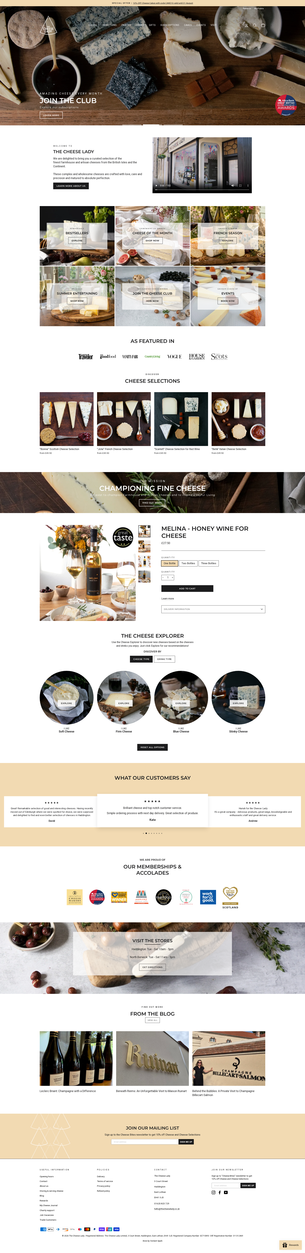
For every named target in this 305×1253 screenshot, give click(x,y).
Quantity (168, 557)
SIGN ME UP (186, 1141)
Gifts (152, 25)
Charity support (47, 1210)
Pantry (126, 25)
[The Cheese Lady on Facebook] (220, 1192)
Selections (109, 25)
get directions (152, 967)
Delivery (101, 1176)
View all (153, 1020)
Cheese (93, 25)
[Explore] (77, 236)
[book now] (227, 296)
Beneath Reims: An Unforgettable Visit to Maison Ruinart (151, 1091)
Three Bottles (208, 563)
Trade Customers (48, 1220)
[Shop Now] (77, 296)
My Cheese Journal (49, 1205)
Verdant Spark (156, 1241)
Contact (43, 1181)
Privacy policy (103, 1186)
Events (201, 25)
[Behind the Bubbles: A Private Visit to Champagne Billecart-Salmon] (228, 1058)
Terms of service (105, 1181)
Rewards (247, 8)
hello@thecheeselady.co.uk (167, 1209)
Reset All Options (152, 747)
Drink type (164, 659)
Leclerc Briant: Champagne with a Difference (68, 1091)
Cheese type (141, 659)
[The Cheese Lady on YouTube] (226, 1192)
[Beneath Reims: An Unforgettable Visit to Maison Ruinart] (152, 1058)
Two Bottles (188, 563)
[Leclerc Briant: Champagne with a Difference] (76, 1058)
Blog (42, 1195)
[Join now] (152, 296)
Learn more (167, 598)
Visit (214, 25)
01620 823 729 (161, 1203)
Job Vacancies (47, 1215)
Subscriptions (169, 25)
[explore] (227, 236)
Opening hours (47, 1176)
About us (44, 1186)
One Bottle (170, 563)
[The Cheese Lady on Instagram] (213, 1192)
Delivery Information (177, 609)
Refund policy (103, 1191)
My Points (259, 8)
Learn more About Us (71, 186)
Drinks (140, 25)
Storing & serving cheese (51, 1191)
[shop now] (152, 236)
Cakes (188, 25)
